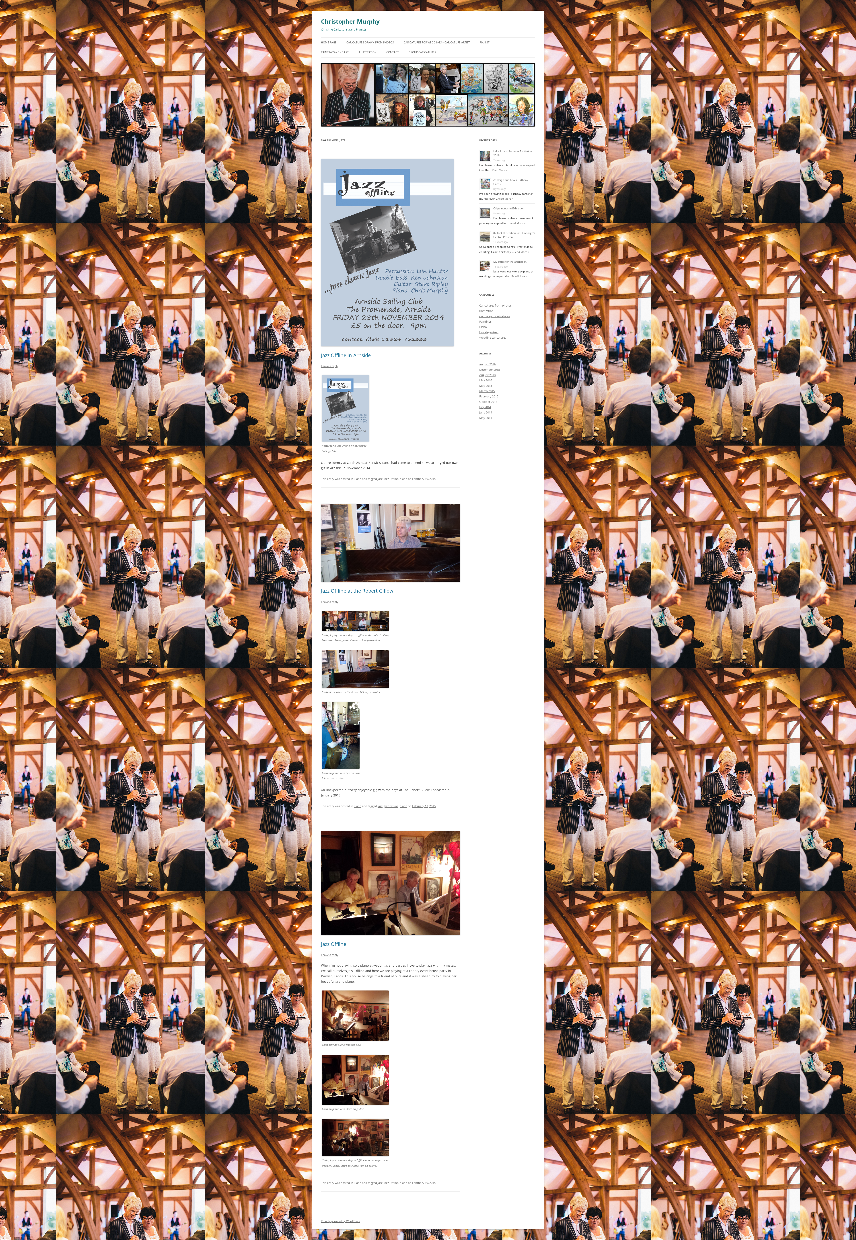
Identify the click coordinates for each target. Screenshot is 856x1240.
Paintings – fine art (335, 52)
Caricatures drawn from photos (370, 42)
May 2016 (485, 380)
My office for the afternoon (510, 262)
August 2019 (487, 364)
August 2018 (487, 375)
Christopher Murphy (350, 21)
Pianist (485, 42)
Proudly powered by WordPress (340, 1221)
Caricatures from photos (495, 305)
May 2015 (485, 386)
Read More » (500, 170)
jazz (380, 479)
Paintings (485, 321)
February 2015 (488, 396)
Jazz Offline (391, 479)
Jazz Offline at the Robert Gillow (357, 590)
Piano (357, 479)
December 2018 (489, 370)
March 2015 (487, 391)
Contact (392, 52)
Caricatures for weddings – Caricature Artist (437, 42)
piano (403, 479)
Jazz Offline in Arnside (346, 355)
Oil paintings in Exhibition (508, 208)
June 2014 (485, 412)
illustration (486, 311)
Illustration (367, 52)
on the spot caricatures (494, 316)
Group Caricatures (422, 52)
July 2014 (485, 407)
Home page (329, 42)
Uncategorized (488, 332)
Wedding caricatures (492, 338)
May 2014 (485, 418)
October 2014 (488, 402)
